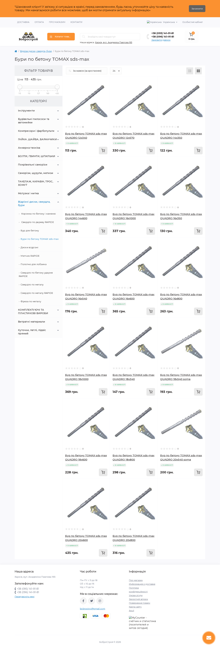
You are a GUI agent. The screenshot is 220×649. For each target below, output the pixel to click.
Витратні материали (31, 321)
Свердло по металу (32, 284)
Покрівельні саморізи (32, 164)
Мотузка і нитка (28, 193)
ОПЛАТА (39, 22)
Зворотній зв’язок (138, 599)
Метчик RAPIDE (30, 255)
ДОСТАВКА (23, 22)
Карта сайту (135, 606)
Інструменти (26, 110)
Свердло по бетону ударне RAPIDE (36, 274)
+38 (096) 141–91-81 (162, 36)
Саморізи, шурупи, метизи (35, 173)
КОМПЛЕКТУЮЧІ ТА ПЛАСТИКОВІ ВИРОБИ (33, 311)
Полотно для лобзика (34, 264)
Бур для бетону (30, 230)
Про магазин (136, 580)
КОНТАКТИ (76, 22)
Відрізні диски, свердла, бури (36, 51)
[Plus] (196, 483)
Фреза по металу (31, 301)
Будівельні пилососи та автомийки (33, 120)
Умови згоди (135, 595)
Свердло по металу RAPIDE (37, 293)
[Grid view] (198, 70)
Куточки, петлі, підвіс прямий (32, 332)
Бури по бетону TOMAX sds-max (40, 239)
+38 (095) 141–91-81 (162, 33)
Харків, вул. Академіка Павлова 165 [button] (113, 42)
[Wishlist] (104, 81)
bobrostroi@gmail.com (92, 608)
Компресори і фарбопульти (36, 130)
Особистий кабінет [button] (192, 22)
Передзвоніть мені (24, 596)
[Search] (83, 36)
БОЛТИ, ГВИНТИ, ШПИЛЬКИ (36, 156)
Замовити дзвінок (160, 40)
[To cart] (103, 150)
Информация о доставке (142, 584)
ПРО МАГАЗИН (57, 22)
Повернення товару (139, 603)
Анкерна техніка (29, 147)
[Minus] (167, 483)
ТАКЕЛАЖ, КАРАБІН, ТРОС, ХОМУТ (35, 183)
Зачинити (197, 8)
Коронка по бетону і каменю (38, 213)
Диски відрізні (29, 247)
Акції (131, 610)
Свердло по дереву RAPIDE (37, 222)
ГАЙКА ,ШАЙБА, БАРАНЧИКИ (37, 139)
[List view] (189, 70)
